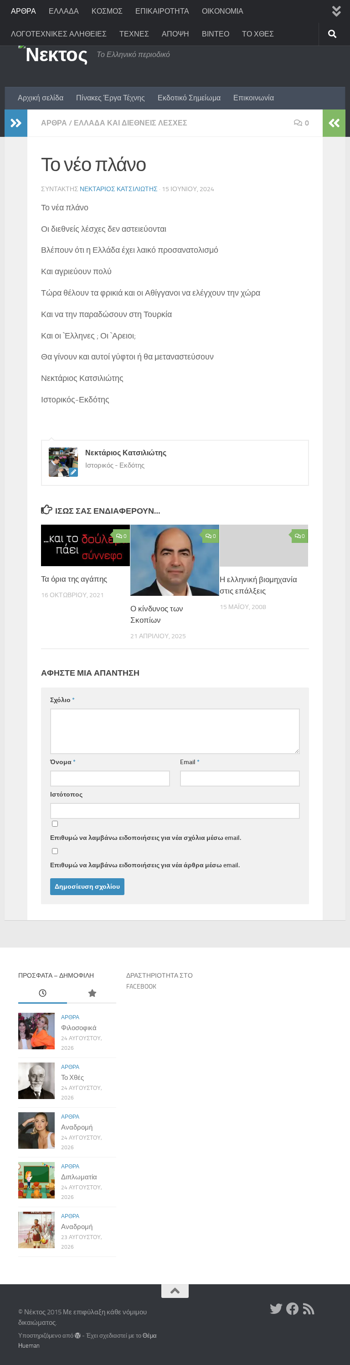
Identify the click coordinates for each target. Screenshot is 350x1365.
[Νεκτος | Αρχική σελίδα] (53, 54)
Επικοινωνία (253, 98)
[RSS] (309, 1308)
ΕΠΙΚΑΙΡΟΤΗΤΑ (162, 11)
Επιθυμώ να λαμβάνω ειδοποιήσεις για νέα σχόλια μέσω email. (145, 838)
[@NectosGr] (276, 1308)
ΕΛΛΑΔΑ (64, 11)
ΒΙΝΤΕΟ (215, 34)
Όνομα (63, 762)
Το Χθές (72, 1077)
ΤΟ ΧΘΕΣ (258, 34)
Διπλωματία (79, 1177)
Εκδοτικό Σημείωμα (189, 98)
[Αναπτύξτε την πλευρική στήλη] (16, 123)
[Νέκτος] (292, 1308)
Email (190, 762)
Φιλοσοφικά (79, 1028)
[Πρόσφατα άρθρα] (42, 994)
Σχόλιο (62, 700)
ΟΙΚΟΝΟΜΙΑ (222, 11)
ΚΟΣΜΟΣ (107, 11)
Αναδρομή (77, 1127)
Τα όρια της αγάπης (74, 579)
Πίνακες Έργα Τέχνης (110, 98)
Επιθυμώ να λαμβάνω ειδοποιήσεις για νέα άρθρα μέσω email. (145, 865)
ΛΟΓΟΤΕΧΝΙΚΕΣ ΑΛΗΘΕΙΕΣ (59, 34)
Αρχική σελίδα (40, 98)
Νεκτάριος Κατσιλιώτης (119, 189)
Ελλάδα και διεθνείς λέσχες (130, 123)
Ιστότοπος (66, 794)
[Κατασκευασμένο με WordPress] (78, 1336)
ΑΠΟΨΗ (175, 34)
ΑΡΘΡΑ (23, 11)
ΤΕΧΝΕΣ (134, 34)
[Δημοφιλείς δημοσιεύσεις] (91, 994)
